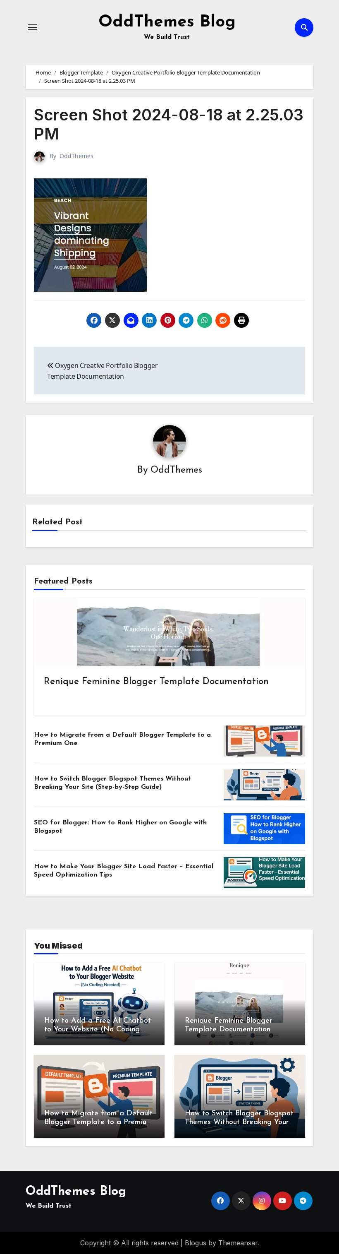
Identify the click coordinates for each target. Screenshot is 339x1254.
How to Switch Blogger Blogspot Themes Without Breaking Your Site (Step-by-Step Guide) (239, 1122)
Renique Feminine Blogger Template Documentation (156, 682)
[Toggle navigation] (32, 27)
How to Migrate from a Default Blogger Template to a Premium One (98, 1122)
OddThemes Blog (167, 22)
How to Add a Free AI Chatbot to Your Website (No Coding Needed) (97, 1030)
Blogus (195, 1243)
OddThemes (76, 156)
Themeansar (238, 1243)
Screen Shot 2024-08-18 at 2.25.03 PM (168, 124)
